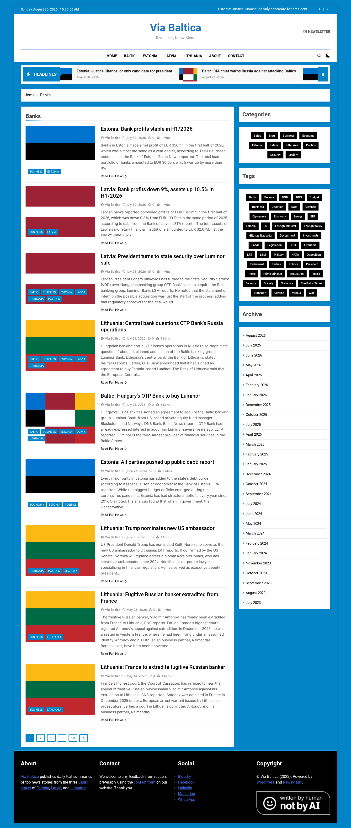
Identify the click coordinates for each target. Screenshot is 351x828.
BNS (299, 197)
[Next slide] (327, 9)
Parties (276, 264)
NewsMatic (292, 782)
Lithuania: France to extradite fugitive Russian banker (163, 667)
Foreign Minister (285, 226)
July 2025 (253, 424)
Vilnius (296, 293)
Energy (298, 216)
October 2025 (256, 414)
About (215, 56)
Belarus (269, 197)
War (311, 293)
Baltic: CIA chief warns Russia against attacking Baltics (224, 71)
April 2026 (254, 375)
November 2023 (258, 563)
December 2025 (258, 405)
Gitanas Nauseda (260, 235)
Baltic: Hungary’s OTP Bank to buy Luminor (150, 396)
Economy (37, 505)
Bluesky (184, 776)
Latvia (170, 56)
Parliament (257, 264)
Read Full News (112, 175)
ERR (312, 216)
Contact (236, 56)
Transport (260, 293)
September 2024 (258, 494)
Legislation (274, 245)
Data (294, 207)
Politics (54, 299)
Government (287, 235)
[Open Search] (319, 56)
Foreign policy (313, 226)
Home (112, 56)
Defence (310, 207)
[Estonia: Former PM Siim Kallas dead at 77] (287, 77)
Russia (316, 274)
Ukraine (279, 293)
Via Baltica (175, 27)
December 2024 (258, 474)
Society (293, 155)
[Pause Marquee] (323, 74)
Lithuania (193, 56)
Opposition (314, 254)
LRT (249, 254)
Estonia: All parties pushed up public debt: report (157, 462)
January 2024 (256, 553)
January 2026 (256, 395)
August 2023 (256, 593)
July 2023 (253, 603)
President (312, 264)
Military (279, 254)
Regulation (297, 274)
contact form (144, 782)
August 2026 (256, 335)
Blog (272, 135)
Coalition (277, 207)
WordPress (265, 782)
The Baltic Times (311, 283)
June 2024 (254, 514)
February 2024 (257, 543)
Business (36, 171)
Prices (251, 274)
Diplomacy (259, 216)
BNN (285, 197)
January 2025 (256, 464)
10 (73, 738)
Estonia (150, 56)
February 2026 (257, 385)
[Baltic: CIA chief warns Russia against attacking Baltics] (164, 77)
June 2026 (254, 355)
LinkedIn (185, 788)
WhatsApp (186, 799)
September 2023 (258, 583)
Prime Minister (272, 274)
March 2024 (255, 533)
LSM (263, 254)
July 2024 (253, 504)
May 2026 (253, 365)
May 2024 (253, 523)
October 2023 (256, 573)
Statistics (287, 283)
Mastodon (186, 793)
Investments (311, 235)
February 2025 (257, 454)
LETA (293, 245)
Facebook (186, 782)
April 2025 (254, 434)
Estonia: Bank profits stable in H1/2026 (147, 129)
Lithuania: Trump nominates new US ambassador (158, 528)
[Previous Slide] (320, 9)
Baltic (130, 56)
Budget (314, 197)
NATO (295, 254)
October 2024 (256, 484)
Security (70, 571)
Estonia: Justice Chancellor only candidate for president (262, 9)
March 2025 (255, 444)
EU (265, 226)
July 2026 (253, 345)
